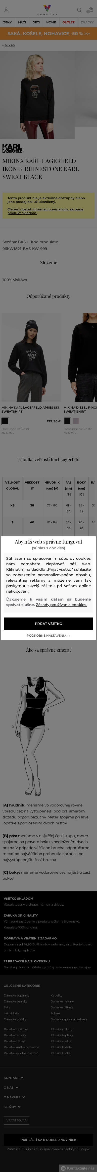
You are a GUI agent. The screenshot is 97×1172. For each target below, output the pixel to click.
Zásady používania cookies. (61, 604)
